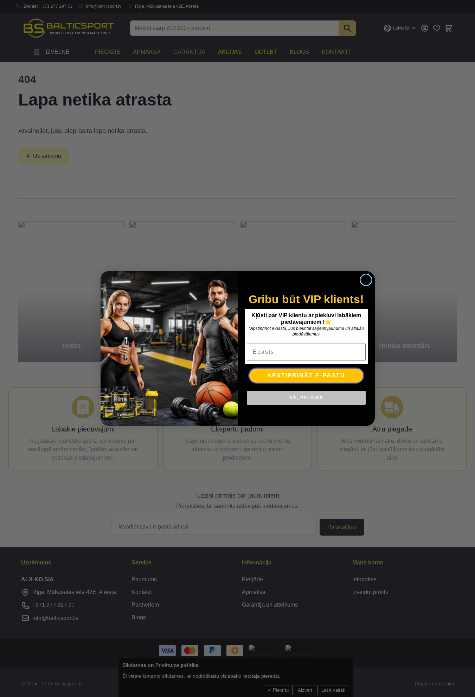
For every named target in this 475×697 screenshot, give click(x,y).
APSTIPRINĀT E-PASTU (306, 375)
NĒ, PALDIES (306, 397)
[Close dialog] (366, 280)
